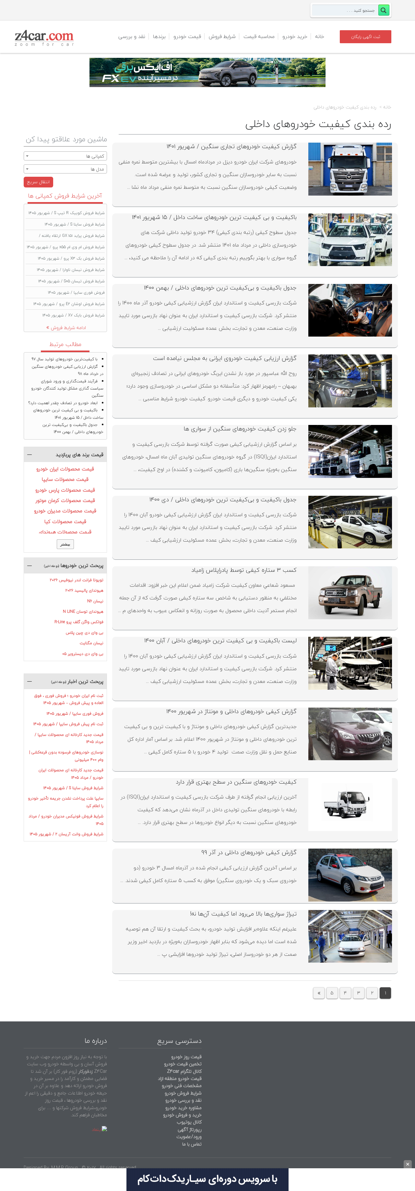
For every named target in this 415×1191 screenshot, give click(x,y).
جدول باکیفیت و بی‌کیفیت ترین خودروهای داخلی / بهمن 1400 (72, 428)
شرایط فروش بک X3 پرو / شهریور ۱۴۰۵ (71, 258)
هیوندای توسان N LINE (83, 611)
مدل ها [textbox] (97, 169)
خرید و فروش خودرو (182, 1115)
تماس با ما (192, 1144)
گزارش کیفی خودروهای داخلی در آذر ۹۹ (249, 852)
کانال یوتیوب (188, 1122)
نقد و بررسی (131, 36)
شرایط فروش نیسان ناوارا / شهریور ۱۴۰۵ (71, 269)
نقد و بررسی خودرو (183, 1100)
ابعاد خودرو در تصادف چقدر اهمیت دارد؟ (63, 403)
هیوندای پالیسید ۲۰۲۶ (84, 590)
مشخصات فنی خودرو (181, 1086)
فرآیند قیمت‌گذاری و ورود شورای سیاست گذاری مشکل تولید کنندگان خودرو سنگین (67, 388)
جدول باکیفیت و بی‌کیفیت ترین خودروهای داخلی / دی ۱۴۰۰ (223, 499)
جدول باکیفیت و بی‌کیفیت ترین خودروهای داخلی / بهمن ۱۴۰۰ (220, 288)
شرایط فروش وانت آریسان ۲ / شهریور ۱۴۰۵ (66, 834)
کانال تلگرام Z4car (184, 1071)
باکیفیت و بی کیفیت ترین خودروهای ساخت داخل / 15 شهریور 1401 (68, 414)
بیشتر (65, 544)
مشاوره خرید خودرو (183, 1108)
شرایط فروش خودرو (183, 1093)
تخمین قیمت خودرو (183, 1064)
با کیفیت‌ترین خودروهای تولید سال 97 (65, 359)
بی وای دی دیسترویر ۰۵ (82, 653)
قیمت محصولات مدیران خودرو (65, 510)
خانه (319, 36)
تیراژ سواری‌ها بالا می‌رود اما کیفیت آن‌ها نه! (243, 914)
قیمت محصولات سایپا (65, 479)
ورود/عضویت (189, 1137)
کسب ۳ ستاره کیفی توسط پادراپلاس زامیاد (244, 570)
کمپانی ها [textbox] (95, 156)
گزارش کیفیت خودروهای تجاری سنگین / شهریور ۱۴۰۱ (232, 146)
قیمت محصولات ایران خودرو (65, 469)
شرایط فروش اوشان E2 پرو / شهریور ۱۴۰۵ (69, 304)
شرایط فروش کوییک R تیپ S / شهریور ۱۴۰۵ (67, 213)
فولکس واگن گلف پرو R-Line (78, 622)
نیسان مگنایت (91, 643)
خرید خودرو (294, 36)
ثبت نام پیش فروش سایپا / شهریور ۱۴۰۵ (68, 724)
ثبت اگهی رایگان (365, 36)
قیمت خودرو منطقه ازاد (180, 1078)
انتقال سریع (38, 182)
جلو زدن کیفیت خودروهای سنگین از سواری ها (240, 429)
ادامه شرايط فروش (68, 328)
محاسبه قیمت (259, 36)
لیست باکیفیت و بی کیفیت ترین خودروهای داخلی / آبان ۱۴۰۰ (220, 640)
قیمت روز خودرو (186, 1057)
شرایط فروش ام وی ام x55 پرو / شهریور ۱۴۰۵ (66, 247)
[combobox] (65, 155)
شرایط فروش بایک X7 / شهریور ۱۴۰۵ (73, 315)
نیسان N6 (95, 601)
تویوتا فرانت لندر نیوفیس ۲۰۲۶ (76, 580)
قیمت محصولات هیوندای (65, 532)
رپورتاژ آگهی (190, 1129)
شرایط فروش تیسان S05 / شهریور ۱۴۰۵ (71, 281)
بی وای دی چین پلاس (84, 632)
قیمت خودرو (187, 36)
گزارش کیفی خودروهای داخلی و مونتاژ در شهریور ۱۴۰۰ (231, 711)
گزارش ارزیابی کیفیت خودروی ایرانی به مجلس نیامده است (225, 358)
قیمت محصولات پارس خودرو (65, 490)
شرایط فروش (222, 36)
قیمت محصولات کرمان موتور (65, 500)
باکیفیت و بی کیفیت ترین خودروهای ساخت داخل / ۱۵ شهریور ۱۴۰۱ (214, 217)
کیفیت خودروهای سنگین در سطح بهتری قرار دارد (236, 782)
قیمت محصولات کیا (65, 521)
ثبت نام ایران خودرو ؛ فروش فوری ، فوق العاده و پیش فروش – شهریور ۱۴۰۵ (68, 699)
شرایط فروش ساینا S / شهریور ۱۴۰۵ (75, 224)
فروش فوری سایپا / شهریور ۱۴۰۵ (76, 292)
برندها (159, 36)
